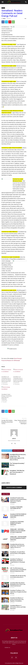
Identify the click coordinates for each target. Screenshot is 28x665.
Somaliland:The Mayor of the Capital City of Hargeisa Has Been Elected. (18, 592)
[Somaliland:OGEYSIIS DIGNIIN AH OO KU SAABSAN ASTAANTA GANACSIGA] (5, 516)
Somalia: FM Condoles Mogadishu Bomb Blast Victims (7, 422)
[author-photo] (14, 436)
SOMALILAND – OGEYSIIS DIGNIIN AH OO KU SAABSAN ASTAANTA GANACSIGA (18, 538)
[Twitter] (6, 21)
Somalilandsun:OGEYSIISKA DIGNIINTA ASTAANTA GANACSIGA (17, 523)
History (6, 5)
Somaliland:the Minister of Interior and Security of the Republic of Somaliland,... (17, 599)
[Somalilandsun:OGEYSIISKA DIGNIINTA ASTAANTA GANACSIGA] (5, 523)
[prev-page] (2, 478)
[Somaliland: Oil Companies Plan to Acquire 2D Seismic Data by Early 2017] (6, 372)
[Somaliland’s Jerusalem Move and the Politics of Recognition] (5, 553)
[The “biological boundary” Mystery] (5, 465)
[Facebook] (2, 21)
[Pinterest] (9, 21)
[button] (2, 2)
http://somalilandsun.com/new (14, 440)
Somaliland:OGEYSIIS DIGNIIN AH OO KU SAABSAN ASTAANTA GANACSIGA (18, 516)
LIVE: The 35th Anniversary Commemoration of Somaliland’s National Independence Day (18, 570)
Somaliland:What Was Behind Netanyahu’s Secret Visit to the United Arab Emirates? (17, 584)
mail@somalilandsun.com (17, 647)
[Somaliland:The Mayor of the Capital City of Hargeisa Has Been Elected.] (5, 592)
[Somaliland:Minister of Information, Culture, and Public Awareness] (5, 607)
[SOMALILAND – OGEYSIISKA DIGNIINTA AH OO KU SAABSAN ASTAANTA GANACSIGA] (5, 531)
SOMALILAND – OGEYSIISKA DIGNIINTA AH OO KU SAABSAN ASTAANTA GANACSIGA (17, 531)
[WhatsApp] (13, 21)
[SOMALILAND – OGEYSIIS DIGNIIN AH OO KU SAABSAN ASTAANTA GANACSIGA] (5, 538)
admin (4, 18)
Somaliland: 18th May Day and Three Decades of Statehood (17, 472)
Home (2, 5)
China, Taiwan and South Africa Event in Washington (20, 422)
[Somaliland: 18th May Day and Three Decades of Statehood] (5, 472)
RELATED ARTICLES (7, 450)
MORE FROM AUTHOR (18, 450)
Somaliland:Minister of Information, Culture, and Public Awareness (18, 607)
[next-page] (5, 478)
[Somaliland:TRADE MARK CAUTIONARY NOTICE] (5, 508)
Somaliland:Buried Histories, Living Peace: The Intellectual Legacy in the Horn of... (17, 546)
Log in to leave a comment (14, 487)
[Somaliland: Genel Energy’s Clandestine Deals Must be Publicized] (6, 389)
